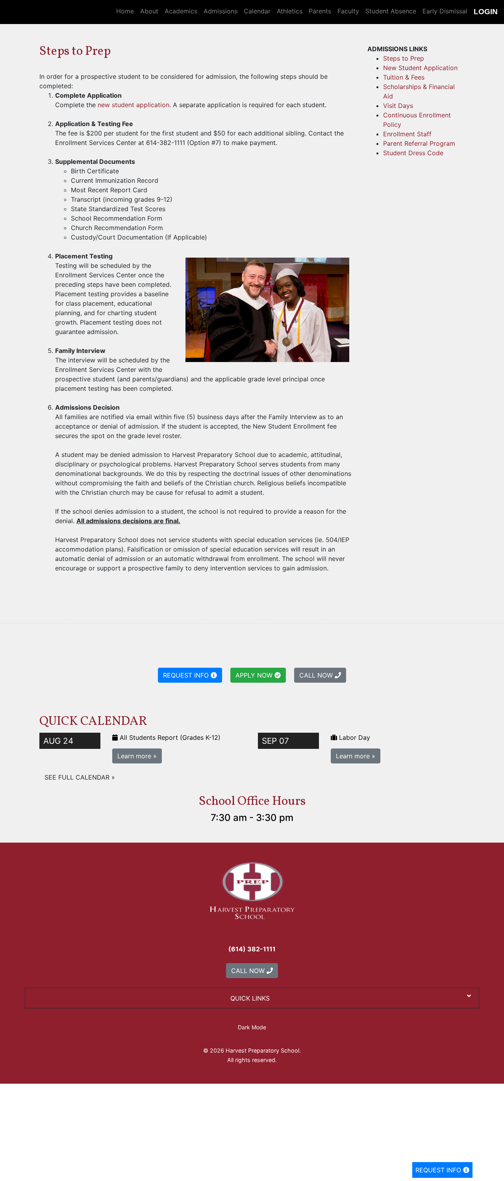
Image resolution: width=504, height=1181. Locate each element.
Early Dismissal (444, 11)
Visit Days (398, 106)
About (149, 11)
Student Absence (390, 11)
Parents (320, 11)
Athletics (289, 11)
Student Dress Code (413, 153)
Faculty (348, 11)
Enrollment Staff (407, 134)
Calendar (257, 11)
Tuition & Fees (403, 77)
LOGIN (486, 11)
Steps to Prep (403, 58)
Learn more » (137, 756)
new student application (133, 105)
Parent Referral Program (419, 143)
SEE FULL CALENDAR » (79, 777)
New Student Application (420, 68)
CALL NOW (317, 675)
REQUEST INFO (439, 1170)
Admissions (220, 11)
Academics (181, 11)
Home (125, 11)
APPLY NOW (254, 675)
